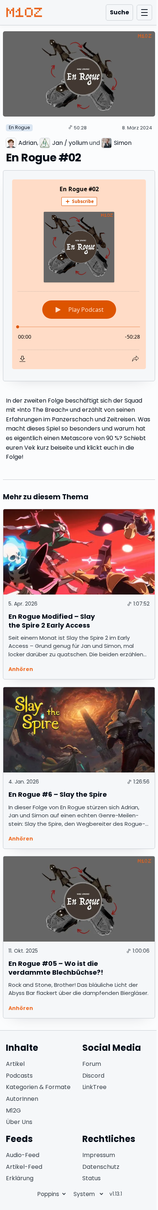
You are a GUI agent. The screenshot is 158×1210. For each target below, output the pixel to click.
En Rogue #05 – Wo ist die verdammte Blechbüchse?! (55, 968)
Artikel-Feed (24, 1167)
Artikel (15, 1064)
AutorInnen (22, 1099)
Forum (91, 1064)
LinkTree (94, 1087)
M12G (13, 1110)
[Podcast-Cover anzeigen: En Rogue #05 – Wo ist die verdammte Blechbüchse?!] (79, 899)
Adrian (27, 143)
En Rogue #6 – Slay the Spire (57, 794)
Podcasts (19, 1075)
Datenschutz (100, 1167)
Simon (123, 143)
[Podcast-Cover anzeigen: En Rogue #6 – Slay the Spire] (79, 729)
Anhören (20, 669)
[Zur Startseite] (24, 12)
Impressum (98, 1155)
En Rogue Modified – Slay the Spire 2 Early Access (51, 620)
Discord (93, 1075)
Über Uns (19, 1122)
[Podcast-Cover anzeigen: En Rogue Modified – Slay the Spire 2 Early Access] (79, 552)
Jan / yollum (70, 143)
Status (91, 1178)
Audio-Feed (22, 1155)
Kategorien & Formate (38, 1087)
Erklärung (19, 1178)
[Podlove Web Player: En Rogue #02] (79, 274)
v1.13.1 (115, 1194)
